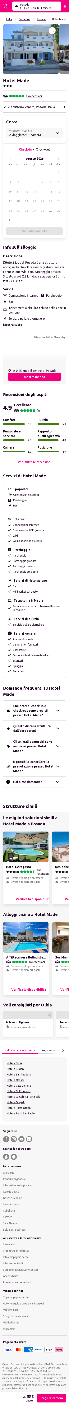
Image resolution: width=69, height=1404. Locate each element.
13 (34, 191)
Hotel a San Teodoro (19, 1074)
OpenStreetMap (57, 337)
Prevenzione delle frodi (17, 1282)
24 (10, 210)
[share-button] (52, 30)
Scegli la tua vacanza (15, 1316)
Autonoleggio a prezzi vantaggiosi (23, 1303)
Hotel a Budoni (15, 1068)
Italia (9, 19)
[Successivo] (58, 159)
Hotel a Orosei (15, 1080)
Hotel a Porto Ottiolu (19, 1107)
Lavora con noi (11, 1204)
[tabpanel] (34, 1089)
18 (18, 201)
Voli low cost (10, 1309)
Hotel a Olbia (14, 1063)
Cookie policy (11, 1191)
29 (50, 210)
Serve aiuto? (10, 1244)
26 (26, 210)
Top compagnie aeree (16, 1297)
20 (34, 201)
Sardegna (24, 19)
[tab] (20, 1050)
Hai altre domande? (27, 782)
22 (50, 201)
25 (18, 210)
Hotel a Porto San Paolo (21, 1113)
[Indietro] (10, 159)
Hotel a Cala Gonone (19, 1085)
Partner (7, 1217)
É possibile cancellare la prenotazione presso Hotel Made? (33, 766)
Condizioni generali (14, 1179)
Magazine (9, 1328)
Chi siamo (8, 1172)
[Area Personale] (65, 6)
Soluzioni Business (14, 1229)
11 (18, 191)
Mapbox (40, 337)
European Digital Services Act (20, 1269)
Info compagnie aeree (16, 1257)
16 (58, 191)
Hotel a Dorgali (16, 1102)
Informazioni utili (13, 1263)
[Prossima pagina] (63, 1050)
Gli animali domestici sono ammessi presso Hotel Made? (32, 746)
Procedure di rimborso (16, 1250)
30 (58, 210)
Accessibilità (10, 1276)
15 (50, 191)
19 (26, 201)
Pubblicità (9, 1210)
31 (10, 220)
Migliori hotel (11, 1322)
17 (10, 201)
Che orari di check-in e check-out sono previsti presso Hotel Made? (30, 710)
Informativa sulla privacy (17, 1185)
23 (58, 201)
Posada (41, 19)
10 (10, 191)
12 (26, 191)
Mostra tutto (12, 324)
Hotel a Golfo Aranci (18, 1091)
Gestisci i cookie (12, 1198)
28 (42, 210)
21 (42, 201)
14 (42, 191)
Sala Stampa (10, 1223)
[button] (31, 49)
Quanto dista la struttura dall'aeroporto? (32, 728)
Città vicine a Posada (20, 1050)
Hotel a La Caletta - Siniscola (23, 1096)
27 (34, 210)
